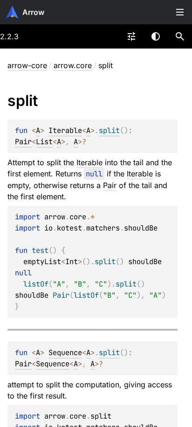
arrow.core (73, 65)
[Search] (180, 36)
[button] (180, 36)
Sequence (65, 352)
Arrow (33, 12)
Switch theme (156, 36)
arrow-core (27, 65)
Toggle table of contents (180, 12)
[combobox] (131, 36)
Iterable (65, 130)
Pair (23, 142)
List (44, 142)
